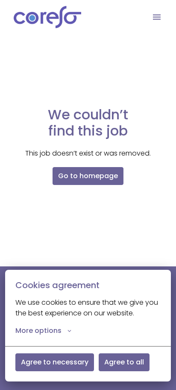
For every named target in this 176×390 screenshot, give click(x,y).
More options (38, 330)
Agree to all (124, 362)
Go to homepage (88, 176)
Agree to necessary (54, 362)
